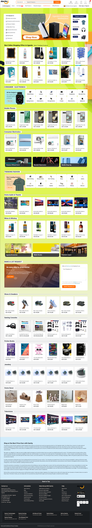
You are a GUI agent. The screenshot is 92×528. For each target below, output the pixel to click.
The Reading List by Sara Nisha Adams (24, 357)
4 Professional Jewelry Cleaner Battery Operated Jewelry (24, 381)
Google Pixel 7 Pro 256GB (66, 125)
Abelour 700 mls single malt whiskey (80, 235)
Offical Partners (55, 5)
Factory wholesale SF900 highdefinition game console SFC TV (66, 334)
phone (29, 465)
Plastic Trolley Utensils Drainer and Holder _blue (80, 61)
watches (56, 455)
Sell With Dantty (46, 5)
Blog (25, 490)
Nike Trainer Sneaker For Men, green (66, 310)
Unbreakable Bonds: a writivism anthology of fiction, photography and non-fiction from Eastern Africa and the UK (66, 357)
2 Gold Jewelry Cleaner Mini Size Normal (80, 381)
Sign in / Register (85, 5)
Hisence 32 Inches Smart (66, 428)
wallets (69, 455)
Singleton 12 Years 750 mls (11, 235)
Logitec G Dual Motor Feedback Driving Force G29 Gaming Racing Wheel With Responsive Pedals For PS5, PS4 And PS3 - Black (11, 334)
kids (38, 454)
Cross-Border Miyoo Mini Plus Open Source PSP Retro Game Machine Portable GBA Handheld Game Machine (38, 334)
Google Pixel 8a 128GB (38, 125)
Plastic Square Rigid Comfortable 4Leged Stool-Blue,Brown (11, 80)
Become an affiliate (43, 493)
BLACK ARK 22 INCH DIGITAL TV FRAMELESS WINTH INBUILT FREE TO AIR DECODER (24, 211)
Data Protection (27, 497)
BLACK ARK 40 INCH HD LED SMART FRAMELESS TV (80, 211)
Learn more (10, 276)
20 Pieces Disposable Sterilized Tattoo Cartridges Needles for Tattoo (66, 80)
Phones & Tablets (11, 24)
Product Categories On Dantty (45, 499)
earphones (45, 469)
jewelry (10, 454)
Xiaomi (13, 468)
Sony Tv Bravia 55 (79, 428)
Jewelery (7, 364)
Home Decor (9, 388)
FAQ (62, 490)
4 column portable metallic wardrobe (52, 80)
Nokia (77, 466)
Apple (8, 468)
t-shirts (68, 454)
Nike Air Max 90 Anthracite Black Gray (24, 310)
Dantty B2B (41, 500)
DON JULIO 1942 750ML (24, 80)
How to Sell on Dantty (66, 495)
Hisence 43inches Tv (52, 428)
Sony (11, 468)
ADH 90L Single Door (65, 148)
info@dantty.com (6, 497)
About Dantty (27, 488)
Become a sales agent (44, 490)
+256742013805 (6, 500)
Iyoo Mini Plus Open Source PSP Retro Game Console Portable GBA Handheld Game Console (24, 334)
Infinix (84, 466)
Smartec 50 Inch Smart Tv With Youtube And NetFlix (24, 428)
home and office (36, 461)
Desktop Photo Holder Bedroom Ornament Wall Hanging (11, 61)
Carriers (25, 492)
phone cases (38, 469)
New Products (28, 5)
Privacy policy (27, 499)
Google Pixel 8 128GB (23, 125)
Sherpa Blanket (9, 404)
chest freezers (13, 462)
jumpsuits (9, 455)
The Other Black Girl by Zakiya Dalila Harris (38, 357)
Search (58, 2)
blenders (19, 462)
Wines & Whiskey (10, 218)
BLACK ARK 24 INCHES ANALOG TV (11, 211)
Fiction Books (9, 341)
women (33, 454)
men (30, 454)
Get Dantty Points (43, 497)
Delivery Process (65, 499)
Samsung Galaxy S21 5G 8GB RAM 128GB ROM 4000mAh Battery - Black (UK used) (66, 61)
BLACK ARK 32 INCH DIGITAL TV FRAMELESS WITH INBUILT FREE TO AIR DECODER (38, 211)
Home (13, 5)
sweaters (6, 454)
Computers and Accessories (13, 21)
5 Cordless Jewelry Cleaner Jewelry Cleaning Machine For (66, 381)
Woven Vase (36, 404)
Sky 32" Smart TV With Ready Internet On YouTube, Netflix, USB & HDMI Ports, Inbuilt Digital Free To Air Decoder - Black (11, 428)
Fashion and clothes (11, 18)
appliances (20, 461)
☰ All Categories (6, 6)
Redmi (17, 468)
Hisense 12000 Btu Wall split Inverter (52, 148)
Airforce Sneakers (51, 310)
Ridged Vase (64, 404)
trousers (72, 454)
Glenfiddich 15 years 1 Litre (66, 235)
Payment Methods (66, 497)
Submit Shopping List (69, 286)
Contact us (64, 492)
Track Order (64, 493)
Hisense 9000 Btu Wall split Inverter (38, 148)
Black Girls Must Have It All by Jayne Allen (52, 357)
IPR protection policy (28, 495)
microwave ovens (84, 461)
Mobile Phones (9, 108)
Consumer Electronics (12, 29)
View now (75, 21)
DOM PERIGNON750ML (38, 61)
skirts (5, 455)
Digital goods (10, 35)
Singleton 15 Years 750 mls (24, 235)
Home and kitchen (11, 32)
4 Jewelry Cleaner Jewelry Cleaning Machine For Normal (38, 381)
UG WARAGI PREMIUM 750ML (38, 80)
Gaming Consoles (10, 318)
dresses (84, 454)
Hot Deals (20, 5)
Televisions (9, 38)
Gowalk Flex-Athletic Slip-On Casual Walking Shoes (80, 310)
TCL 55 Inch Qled (37, 428)
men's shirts (64, 454)
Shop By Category (37, 5)
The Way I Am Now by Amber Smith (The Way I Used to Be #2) (11, 357)
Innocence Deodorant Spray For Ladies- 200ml (24, 61)
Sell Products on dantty (44, 488)
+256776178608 (6, 498)
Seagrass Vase (22, 404)
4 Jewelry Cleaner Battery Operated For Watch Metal (52, 381)
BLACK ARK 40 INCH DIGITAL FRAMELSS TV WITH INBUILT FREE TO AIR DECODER (52, 211)
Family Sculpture (51, 404)
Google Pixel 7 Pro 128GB (80, 125)
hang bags (65, 455)
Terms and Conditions (5, 525)
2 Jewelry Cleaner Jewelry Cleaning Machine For (11, 381)
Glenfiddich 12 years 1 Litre (38, 235)
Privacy (12, 525)
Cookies (16, 525)
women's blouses (78, 454)
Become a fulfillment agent (45, 495)
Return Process (65, 500)
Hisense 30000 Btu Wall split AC (11, 148)
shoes (84, 452)
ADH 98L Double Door (79, 148)
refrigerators (6, 462)
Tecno (5, 468)
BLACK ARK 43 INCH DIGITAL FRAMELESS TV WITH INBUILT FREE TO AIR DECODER (66, 211)
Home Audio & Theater (12, 195)
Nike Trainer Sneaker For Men (11, 310)
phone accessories (15, 469)
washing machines (25, 462)
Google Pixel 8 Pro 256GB (11, 125)
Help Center (64, 488)
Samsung (81, 466)
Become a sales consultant (45, 492)
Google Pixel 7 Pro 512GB (52, 125)
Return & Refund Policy (29, 500)
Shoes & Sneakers (11, 294)
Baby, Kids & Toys (11, 26)
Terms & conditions (28, 493)
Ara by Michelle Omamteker (80, 357)
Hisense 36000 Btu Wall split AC (24, 148)
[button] (24, 28)
